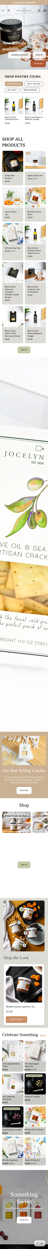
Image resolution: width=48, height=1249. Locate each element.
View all (43, 1035)
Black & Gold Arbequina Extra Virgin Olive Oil (11, 119)
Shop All (39, 55)
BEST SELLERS (34, 84)
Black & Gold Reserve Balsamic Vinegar (34, 118)
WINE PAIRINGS (30, 90)
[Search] (9, 10)
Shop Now (24, 790)
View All (24, 349)
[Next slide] (43, 822)
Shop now (24, 1220)
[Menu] (3, 10)
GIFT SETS (12, 90)
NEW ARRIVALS (13, 84)
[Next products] (42, 111)
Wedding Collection (19, 55)
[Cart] (45, 10)
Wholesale (38, 63)
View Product (16, 1019)
